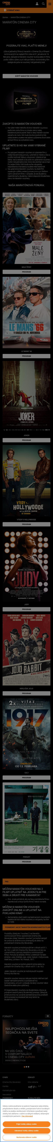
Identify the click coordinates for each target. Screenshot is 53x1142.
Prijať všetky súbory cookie (26, 1124)
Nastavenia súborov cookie (26, 1137)
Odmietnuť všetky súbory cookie (26, 1131)
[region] (26, 1120)
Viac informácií (27, 1116)
